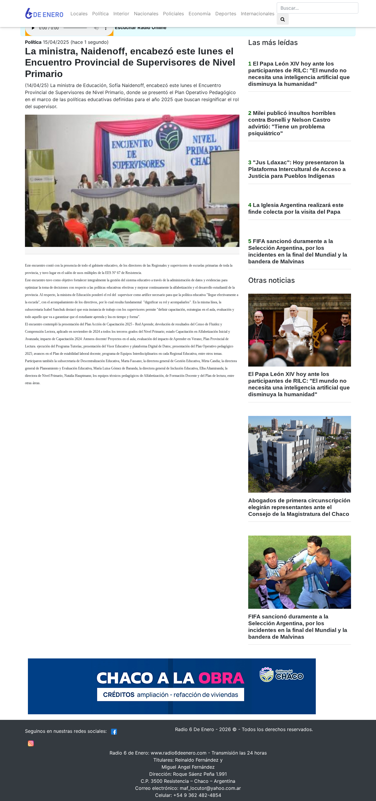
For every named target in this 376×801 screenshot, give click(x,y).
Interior (121, 13)
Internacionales (257, 13)
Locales (79, 13)
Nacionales (146, 13)
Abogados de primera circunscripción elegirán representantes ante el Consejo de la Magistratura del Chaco (299, 507)
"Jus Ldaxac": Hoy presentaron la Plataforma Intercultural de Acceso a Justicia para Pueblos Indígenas (297, 169)
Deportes (225, 13)
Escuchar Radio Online (141, 27)
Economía (200, 13)
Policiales (173, 13)
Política (100, 13)
